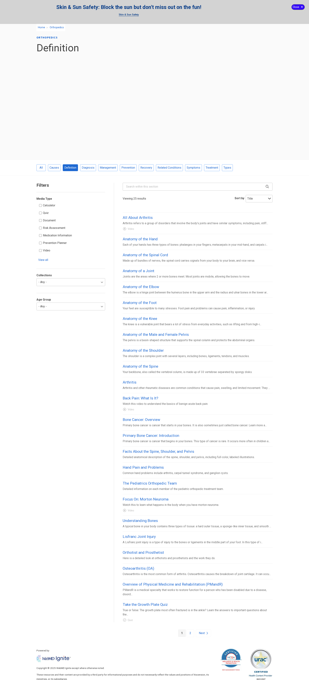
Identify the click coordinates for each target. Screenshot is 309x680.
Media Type (44, 198)
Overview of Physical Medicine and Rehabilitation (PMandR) (173, 584)
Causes (54, 167)
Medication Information (57, 235)
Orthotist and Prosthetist (143, 552)
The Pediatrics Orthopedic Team (150, 483)
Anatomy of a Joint (138, 271)
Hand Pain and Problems (143, 467)
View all (43, 260)
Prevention (128, 167)
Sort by (239, 198)
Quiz (46, 213)
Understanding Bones (140, 521)
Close (296, 7)
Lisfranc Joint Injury (139, 536)
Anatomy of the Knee (140, 318)
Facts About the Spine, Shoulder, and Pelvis (158, 451)
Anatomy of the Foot (140, 303)
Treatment (212, 167)
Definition (70, 167)
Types (227, 167)
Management (108, 167)
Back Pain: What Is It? (140, 398)
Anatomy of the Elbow (141, 287)
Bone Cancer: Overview (141, 420)
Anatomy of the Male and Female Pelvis (156, 334)
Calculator (49, 205)
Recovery (146, 167)
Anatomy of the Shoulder (143, 350)
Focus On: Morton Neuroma (145, 499)
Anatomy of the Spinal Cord (145, 255)
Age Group (43, 299)
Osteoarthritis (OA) (138, 568)
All (41, 167)
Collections (44, 275)
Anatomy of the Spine (140, 366)
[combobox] (198, 187)
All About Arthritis (138, 217)
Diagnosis (88, 167)
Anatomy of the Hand (140, 239)
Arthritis (129, 382)
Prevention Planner (55, 243)
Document (49, 220)
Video (46, 250)
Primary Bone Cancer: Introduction (151, 435)
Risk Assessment (54, 228)
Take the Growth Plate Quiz (145, 604)
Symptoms (193, 167)
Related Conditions (169, 167)
